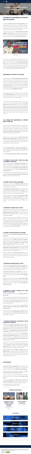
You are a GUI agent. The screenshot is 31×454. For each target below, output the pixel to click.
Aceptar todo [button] (8, 452)
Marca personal (15, 417)
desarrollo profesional (16, 11)
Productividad (15, 423)
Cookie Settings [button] (3, 452)
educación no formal (24, 11)
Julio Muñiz (6, 11)
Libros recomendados (15, 429)
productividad (18, 12)
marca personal (13, 12)
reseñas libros (24, 404)
